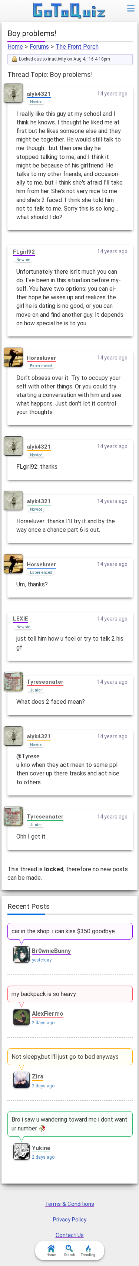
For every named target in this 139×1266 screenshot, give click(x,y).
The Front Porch (77, 46)
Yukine (41, 1148)
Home (15, 46)
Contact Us (70, 1235)
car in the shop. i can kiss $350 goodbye (63, 931)
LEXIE (20, 618)
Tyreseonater (45, 681)
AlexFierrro (47, 1013)
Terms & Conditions (69, 1204)
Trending (88, 1255)
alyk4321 (39, 94)
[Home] (69, 11)
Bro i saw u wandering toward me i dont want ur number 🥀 (69, 1124)
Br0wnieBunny (51, 950)
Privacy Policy (69, 1219)
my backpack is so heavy (43, 993)
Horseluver (41, 358)
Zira (37, 1076)
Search (69, 1255)
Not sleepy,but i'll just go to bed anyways (65, 1056)
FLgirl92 (24, 251)
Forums (39, 46)
